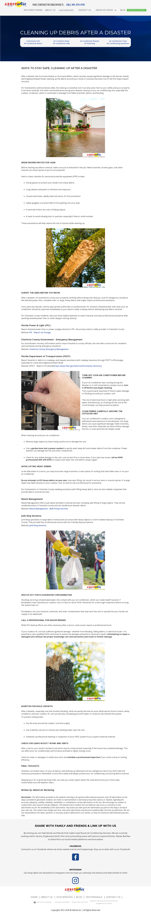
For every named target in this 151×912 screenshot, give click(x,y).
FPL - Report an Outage (40, 332)
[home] (17, 4)
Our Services (66, 10)
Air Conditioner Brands (89, 41)
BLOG (79, 897)
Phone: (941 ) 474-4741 (80, 902)
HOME (34, 897)
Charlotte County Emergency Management (49, 349)
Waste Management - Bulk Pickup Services (48, 508)
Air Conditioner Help (61, 43)
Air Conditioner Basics (33, 43)
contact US (84, 10)
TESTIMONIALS (94, 897)
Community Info (33, 41)
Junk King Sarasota (37, 525)
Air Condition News (61, 41)
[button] (66, 10)
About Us (50, 10)
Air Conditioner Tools (118, 41)
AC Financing (89, 43)
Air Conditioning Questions (118, 43)
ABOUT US (47, 897)
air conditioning (33, 10)
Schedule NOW (136, 10)
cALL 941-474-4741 (75, 4)
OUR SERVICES (64, 897)
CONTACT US (113, 897)
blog (123, 10)
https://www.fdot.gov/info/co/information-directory (78, 366)
